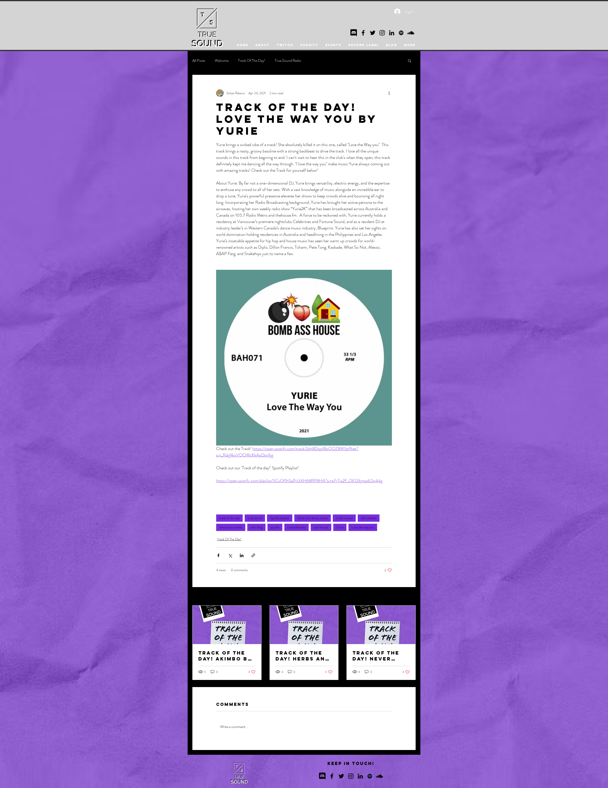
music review (344, 518)
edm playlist (368, 518)
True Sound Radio (288, 60)
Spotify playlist (279, 518)
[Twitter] (372, 32)
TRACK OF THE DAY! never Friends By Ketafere (375, 656)
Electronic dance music (312, 518)
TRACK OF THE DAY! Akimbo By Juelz (225, 656)
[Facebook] (363, 32)
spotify (275, 527)
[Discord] (353, 32)
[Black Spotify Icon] (401, 32)
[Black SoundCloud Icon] (410, 32)
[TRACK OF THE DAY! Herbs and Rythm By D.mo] (304, 625)
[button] (409, 60)
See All (411, 596)
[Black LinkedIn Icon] (391, 32)
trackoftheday (296, 527)
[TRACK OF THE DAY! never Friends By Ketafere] (381, 625)
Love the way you (363, 527)
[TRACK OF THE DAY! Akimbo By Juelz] (227, 625)
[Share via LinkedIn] (241, 555)
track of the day (229, 518)
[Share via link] (253, 555)
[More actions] (389, 93)
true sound (255, 518)
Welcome (221, 60)
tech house (321, 527)
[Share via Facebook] (218, 555)
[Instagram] (382, 32)
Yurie (339, 527)
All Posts (198, 60)
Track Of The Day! (251, 60)
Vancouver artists (230, 527)
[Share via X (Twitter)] (230, 555)
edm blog (256, 527)
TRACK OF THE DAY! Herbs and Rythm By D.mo (303, 656)
